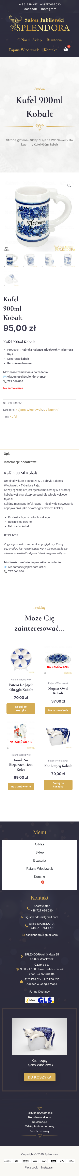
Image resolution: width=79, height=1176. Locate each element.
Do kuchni (51, 409)
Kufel (13, 416)
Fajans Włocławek (24, 49)
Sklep (37, 40)
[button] (69, 185)
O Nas (22, 40)
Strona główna (17, 140)
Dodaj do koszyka (21, 708)
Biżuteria (54, 40)
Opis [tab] (7, 454)
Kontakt (50, 49)
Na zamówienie (58, 710)
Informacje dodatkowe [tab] (20, 462)
